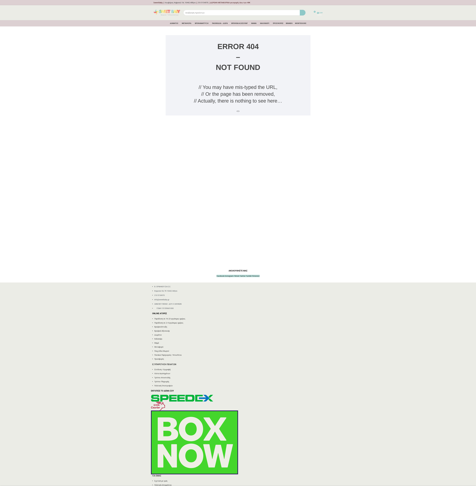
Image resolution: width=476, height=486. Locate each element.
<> (238, 111)
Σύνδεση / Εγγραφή (162, 369)
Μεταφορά (158, 347)
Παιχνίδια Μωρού (161, 351)
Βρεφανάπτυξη (160, 327)
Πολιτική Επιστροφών (163, 385)
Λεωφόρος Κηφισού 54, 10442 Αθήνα (180, 2)
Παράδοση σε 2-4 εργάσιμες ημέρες (168, 323)
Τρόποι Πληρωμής (161, 381)
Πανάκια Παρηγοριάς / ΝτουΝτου (168, 355)
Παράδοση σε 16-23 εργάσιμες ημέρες (169, 319)
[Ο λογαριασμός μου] (322, 2)
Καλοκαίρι (158, 339)
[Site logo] (167, 12)
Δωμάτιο (158, 335)
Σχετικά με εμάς (161, 481)
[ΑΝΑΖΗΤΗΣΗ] (303, 13)
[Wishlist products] (309, 12)
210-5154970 (202, 2)
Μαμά (156, 343)
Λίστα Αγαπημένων (162, 373)
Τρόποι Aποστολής (162, 377)
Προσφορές (159, 359)
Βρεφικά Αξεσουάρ (162, 331)
